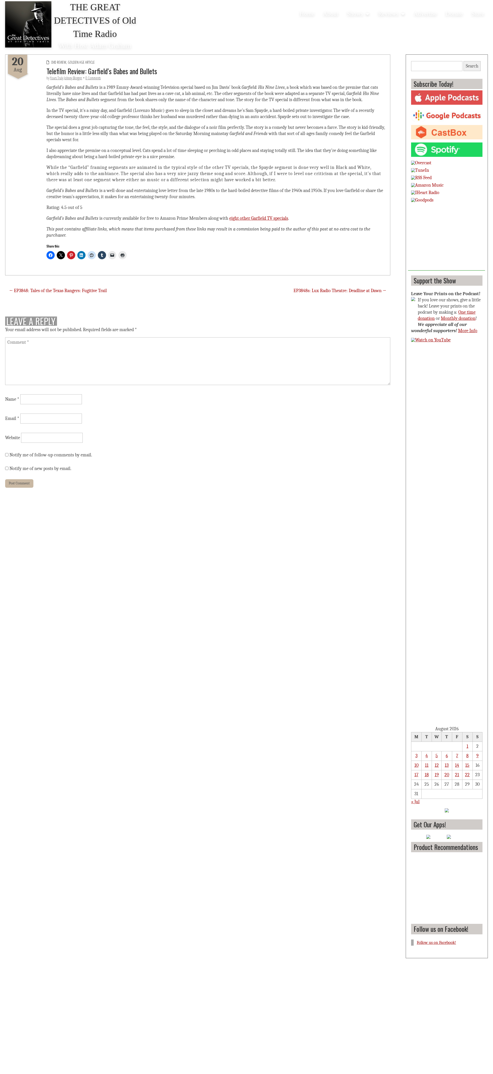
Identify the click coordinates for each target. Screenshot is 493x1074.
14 (457, 765)
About (330, 13)
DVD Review (58, 62)
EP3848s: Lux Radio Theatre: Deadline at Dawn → (339, 290)
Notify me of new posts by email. (40, 468)
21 (457, 775)
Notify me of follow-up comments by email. (51, 455)
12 (437, 765)
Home (307, 13)
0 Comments (93, 77)
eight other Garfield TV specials (258, 218)
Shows (355, 13)
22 (467, 775)
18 (427, 775)
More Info (467, 330)
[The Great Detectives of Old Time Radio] (28, 25)
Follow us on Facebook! (441, 929)
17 (416, 775)
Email (12, 418)
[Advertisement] (446, 238)
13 (447, 765)
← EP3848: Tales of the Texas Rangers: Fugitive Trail (58, 290)
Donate (454, 13)
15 (467, 765)
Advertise (425, 13)
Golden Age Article (81, 62)
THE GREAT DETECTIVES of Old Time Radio (95, 20)
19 (437, 775)
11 (427, 765)
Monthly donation (458, 318)
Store (477, 13)
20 (446, 775)
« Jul (415, 801)
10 (416, 765)
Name (12, 399)
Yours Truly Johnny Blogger (66, 77)
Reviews (388, 13)
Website (12, 437)
